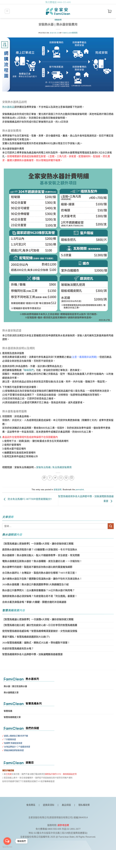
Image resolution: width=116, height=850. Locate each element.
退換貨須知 (48, 805)
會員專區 (30, 805)
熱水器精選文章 (11, 692)
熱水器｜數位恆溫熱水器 (15, 686)
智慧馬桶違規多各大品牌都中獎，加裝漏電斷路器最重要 (32, 654)
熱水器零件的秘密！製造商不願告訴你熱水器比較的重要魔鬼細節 (37, 567)
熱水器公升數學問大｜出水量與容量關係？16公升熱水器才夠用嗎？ (38, 590)
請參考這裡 (63, 825)
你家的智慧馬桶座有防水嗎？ (18, 648)
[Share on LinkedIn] (71, 477)
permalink (80, 489)
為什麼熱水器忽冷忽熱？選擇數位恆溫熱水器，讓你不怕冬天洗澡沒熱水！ (42, 578)
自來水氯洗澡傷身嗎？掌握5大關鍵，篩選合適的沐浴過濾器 (34, 602)
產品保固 (66, 805)
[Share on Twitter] (55, 477)
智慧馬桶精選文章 (12, 717)
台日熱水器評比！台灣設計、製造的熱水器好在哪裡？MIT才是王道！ (39, 573)
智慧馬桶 (8, 711)
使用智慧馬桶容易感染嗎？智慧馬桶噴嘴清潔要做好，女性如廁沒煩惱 (39, 631)
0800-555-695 (64, 2)
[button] (7, 11)
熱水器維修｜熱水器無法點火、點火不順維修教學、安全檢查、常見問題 (41, 555)
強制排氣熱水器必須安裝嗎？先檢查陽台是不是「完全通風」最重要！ (39, 596)
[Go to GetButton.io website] (7, 847)
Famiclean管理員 (69, 33)
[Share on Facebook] (49, 477)
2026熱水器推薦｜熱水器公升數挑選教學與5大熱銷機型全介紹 (35, 584)
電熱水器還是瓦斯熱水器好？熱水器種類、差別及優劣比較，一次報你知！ (42, 561)
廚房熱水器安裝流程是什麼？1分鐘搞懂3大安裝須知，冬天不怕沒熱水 (39, 549)
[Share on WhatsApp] (44, 477)
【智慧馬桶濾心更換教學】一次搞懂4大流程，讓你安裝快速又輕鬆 (38, 543)
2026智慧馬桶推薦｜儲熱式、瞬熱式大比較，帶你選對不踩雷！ (36, 642)
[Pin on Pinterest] (66, 477)
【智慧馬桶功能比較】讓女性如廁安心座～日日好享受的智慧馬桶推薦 (39, 625)
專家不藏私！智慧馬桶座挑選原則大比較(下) (26, 636)
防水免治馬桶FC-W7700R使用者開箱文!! (29, 499)
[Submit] (111, 526)
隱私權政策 (84, 805)
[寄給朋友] (60, 477)
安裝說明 (58, 20)
